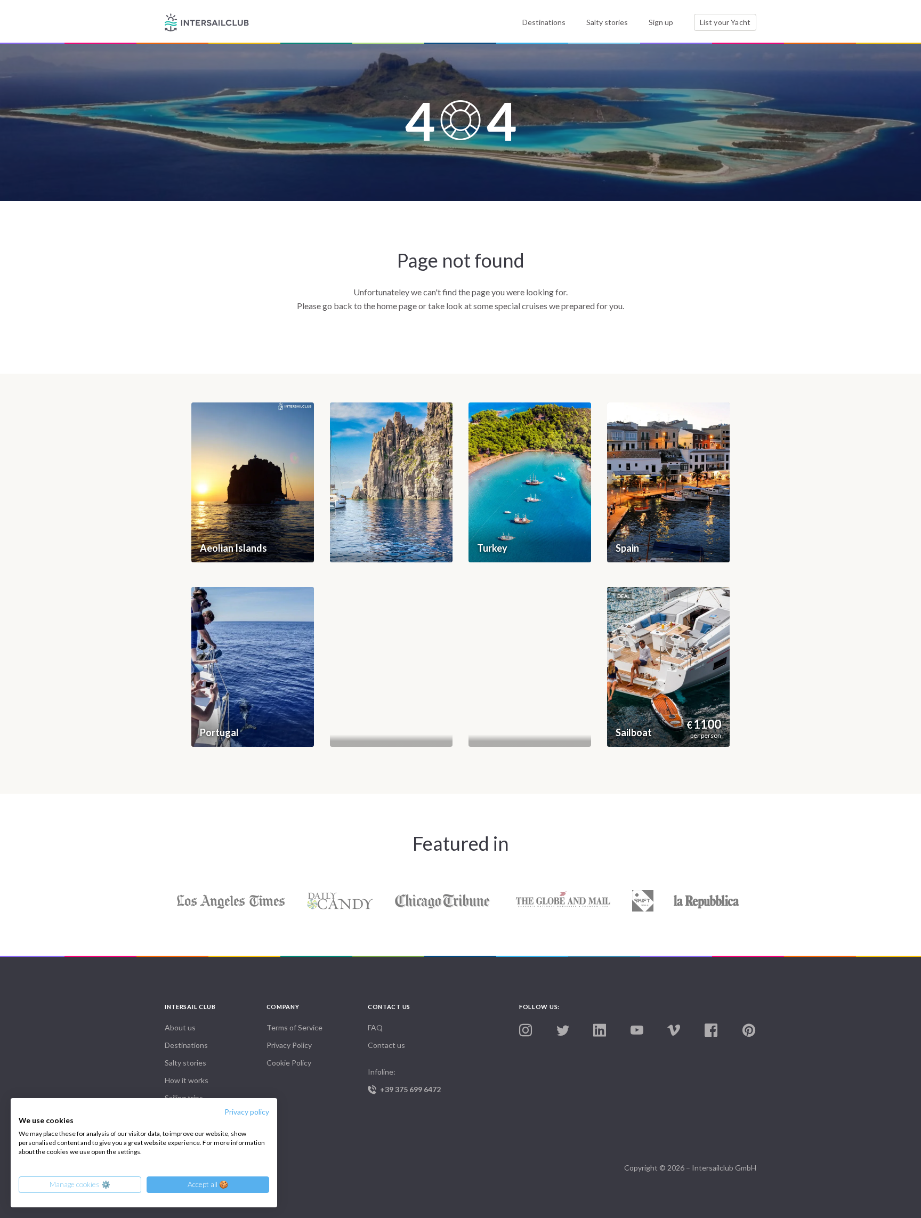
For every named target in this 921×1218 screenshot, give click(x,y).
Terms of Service (294, 1027)
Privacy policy (246, 1111)
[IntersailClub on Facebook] (711, 1030)
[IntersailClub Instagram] (525, 1030)
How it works (186, 1080)
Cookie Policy (288, 1062)
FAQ (375, 1027)
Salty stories (607, 22)
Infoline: (404, 1080)
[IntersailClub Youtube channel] (637, 1030)
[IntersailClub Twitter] (562, 1031)
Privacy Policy (289, 1045)
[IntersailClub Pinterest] (748, 1030)
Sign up (661, 22)
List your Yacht (725, 22)
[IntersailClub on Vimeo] (673, 1030)
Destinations (543, 22)
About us (180, 1027)
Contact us (386, 1045)
